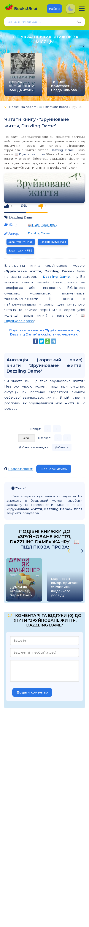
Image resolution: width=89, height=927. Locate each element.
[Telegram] (53, 341)
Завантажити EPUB (53, 241)
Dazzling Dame (62, 150)
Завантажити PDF (21, 241)
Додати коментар (32, 692)
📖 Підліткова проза (29, 154)
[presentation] (72, 45)
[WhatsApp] (47, 341)
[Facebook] (35, 341)
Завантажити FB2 (20, 250)
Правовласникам (20, 468)
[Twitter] (41, 341)
